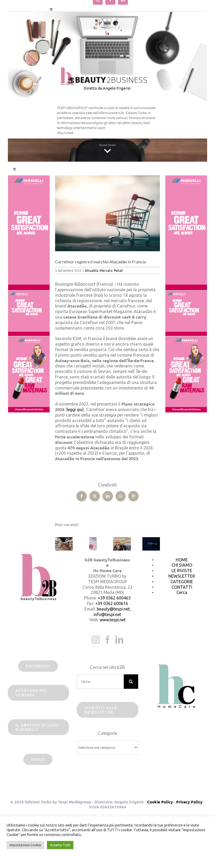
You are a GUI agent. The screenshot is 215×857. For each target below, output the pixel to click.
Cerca (181, 592)
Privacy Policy (189, 801)
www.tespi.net (113, 619)
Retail (118, 270)
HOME (182, 559)
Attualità (91, 270)
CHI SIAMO (181, 565)
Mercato (106, 270)
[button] (59, 544)
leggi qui (75, 409)
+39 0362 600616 (111, 603)
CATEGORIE (181, 581)
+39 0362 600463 (114, 598)
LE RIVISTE (181, 570)
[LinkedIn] (119, 640)
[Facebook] (107, 640)
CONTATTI (181, 587)
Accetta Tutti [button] (60, 845)
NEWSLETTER (181, 576)
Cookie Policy (160, 801)
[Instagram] (96, 640)
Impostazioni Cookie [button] (25, 845)
